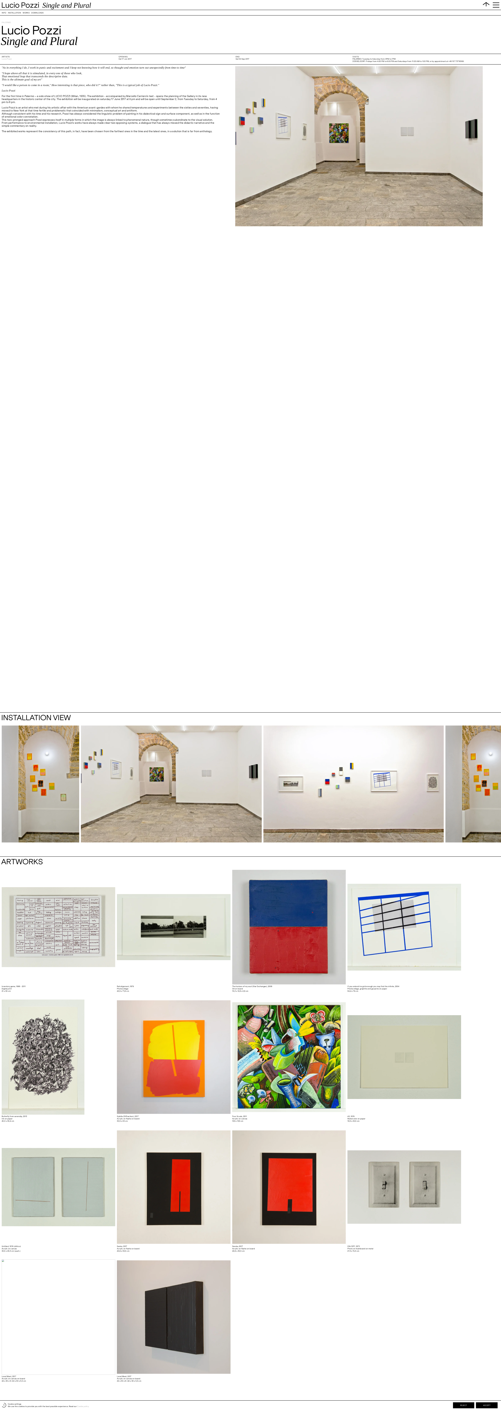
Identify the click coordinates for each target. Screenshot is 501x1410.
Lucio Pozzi (7, 59)
